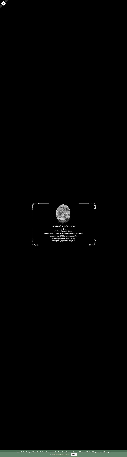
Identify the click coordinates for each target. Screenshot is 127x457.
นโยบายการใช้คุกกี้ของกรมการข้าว (61, 454)
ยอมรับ (73, 454)
